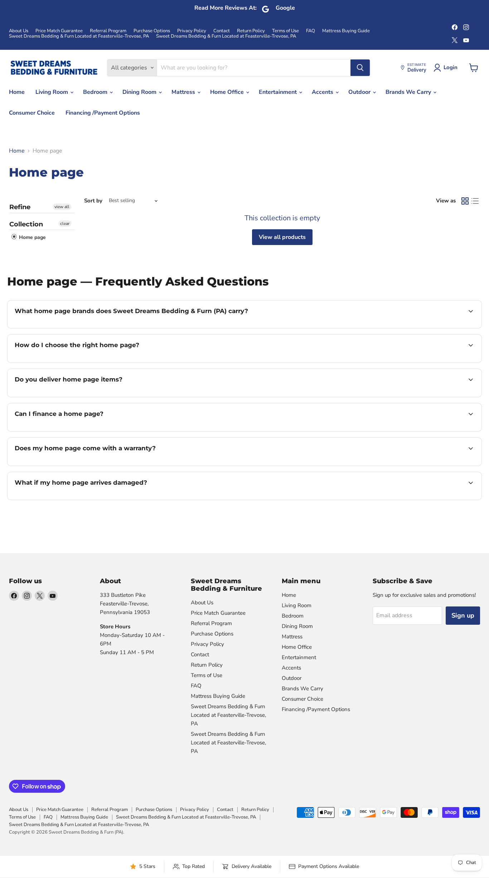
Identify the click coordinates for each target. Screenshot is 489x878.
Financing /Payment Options (103, 113)
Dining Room (140, 92)
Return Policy (251, 31)
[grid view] (465, 201)
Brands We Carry (409, 92)
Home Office (227, 92)
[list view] (475, 201)
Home (17, 92)
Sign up (462, 615)
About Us (18, 31)
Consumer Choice (32, 113)
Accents (323, 92)
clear (64, 223)
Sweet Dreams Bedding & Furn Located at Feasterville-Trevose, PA (79, 36)
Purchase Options (152, 31)
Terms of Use (285, 31)
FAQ (310, 31)
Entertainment (278, 92)
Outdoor (360, 92)
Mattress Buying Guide (346, 31)
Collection (26, 224)
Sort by (93, 201)
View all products (282, 237)
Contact (221, 31)
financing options (73, 431)
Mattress (184, 92)
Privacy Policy (191, 31)
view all (61, 207)
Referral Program (108, 31)
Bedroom (96, 92)
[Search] (360, 67)
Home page (32, 237)
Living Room (52, 92)
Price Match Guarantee (59, 31)
